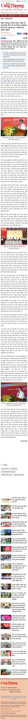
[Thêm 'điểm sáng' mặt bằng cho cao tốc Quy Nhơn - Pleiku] (6, 587)
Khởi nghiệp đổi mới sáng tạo (8, 471)
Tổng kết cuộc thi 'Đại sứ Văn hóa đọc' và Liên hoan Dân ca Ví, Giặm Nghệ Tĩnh (19, 577)
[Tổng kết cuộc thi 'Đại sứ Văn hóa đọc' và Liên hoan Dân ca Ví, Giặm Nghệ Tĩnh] (6, 576)
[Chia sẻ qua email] (24, 38)
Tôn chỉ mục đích (17, 697)
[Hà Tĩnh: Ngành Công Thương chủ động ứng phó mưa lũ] (6, 516)
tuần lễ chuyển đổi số (19, 474)
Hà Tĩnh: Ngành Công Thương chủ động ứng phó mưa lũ (19, 515)
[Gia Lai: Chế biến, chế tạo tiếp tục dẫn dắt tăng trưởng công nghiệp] (6, 595)
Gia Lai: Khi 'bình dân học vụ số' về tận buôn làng (19, 653)
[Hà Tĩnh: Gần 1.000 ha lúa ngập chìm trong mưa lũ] (6, 500)
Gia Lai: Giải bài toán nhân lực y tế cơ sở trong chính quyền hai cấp (19, 663)
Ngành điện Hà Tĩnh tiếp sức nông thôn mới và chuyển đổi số (19, 532)
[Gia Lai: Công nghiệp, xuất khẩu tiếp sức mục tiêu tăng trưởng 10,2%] (6, 541)
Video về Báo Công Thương (19, 696)
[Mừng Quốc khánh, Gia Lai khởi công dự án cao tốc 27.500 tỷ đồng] (6, 524)
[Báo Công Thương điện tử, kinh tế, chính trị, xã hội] (12, 5)
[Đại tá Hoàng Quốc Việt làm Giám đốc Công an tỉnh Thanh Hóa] (6, 549)
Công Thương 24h (12, 15)
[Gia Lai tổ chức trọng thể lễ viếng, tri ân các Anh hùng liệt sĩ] (6, 645)
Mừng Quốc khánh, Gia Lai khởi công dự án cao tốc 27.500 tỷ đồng (19, 524)
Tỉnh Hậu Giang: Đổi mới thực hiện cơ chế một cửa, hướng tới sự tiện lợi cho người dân (14, 54)
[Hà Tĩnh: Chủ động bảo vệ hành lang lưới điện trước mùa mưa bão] (6, 672)
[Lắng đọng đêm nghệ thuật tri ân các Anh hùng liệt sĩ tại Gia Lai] (6, 618)
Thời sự (5, 15)
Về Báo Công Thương (6, 696)
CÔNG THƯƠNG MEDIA (6, 9)
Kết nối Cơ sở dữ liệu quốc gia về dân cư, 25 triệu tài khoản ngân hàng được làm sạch (14, 65)
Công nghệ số (5, 145)
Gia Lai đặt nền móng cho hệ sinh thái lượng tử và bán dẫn (19, 636)
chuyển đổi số (7, 81)
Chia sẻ (4, 38)
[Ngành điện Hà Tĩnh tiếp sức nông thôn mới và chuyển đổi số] (6, 532)
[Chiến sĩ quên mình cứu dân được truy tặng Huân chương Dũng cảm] (6, 626)
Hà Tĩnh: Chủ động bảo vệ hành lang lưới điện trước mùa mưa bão (19, 672)
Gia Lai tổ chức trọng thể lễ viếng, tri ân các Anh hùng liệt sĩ (19, 645)
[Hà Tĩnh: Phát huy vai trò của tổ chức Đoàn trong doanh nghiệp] (6, 557)
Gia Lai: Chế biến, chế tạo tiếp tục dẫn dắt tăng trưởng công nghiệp (19, 596)
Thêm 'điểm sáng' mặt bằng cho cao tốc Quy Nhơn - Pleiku (19, 586)
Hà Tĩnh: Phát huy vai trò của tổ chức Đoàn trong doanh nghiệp (19, 557)
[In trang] (26, 38)
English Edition (23, 1)
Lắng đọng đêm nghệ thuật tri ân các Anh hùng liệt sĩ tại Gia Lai (19, 618)
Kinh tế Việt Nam (18, 9)
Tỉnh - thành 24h (6, 18)
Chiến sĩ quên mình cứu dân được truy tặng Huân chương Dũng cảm (18, 627)
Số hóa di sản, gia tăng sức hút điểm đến (19, 507)
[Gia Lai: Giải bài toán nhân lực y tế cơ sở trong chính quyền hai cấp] (6, 662)
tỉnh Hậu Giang (5, 468)
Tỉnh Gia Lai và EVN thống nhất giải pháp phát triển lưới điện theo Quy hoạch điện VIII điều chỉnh (18, 607)
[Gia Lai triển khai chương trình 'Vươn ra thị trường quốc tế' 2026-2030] (6, 566)
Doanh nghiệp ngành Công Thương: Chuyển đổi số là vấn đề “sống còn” (14, 60)
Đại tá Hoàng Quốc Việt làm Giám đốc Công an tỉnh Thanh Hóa (19, 549)
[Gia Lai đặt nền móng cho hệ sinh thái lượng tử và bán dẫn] (6, 637)
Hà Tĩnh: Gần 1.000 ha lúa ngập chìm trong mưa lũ (19, 499)
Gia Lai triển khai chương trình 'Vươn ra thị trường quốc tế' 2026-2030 (19, 567)
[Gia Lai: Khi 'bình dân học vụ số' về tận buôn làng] (6, 653)
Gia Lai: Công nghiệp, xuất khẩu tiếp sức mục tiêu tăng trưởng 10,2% (19, 541)
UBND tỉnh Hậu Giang (6, 474)
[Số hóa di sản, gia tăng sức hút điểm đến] (6, 508)
